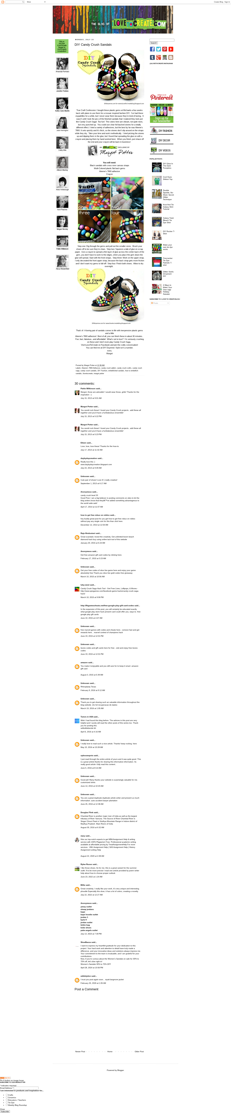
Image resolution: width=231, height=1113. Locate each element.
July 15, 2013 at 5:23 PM (91, 434)
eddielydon (86, 976)
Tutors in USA (87, 717)
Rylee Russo (86, 864)
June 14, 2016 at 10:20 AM (92, 786)
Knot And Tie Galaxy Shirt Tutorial (168, 207)
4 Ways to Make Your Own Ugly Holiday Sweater (167, 289)
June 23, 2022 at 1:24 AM (91, 877)
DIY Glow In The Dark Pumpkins (168, 166)
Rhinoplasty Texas (88, 687)
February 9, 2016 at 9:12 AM (93, 690)
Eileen (83, 443)
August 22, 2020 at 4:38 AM (92, 856)
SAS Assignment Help (118, 847)
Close (2, 1109)
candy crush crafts (124, 368)
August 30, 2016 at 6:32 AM (92, 827)
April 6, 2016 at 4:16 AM (91, 732)
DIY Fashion (102, 371)
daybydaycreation (89, 458)
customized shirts (88, 782)
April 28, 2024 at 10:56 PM (92, 968)
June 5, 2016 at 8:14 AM (91, 768)
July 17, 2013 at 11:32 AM (92, 450)
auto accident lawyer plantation (104, 800)
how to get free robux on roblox (95, 515)
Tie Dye (11, 1103)
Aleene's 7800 (105, 171)
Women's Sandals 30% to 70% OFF (96, 964)
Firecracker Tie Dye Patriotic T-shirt (168, 261)
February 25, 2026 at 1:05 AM (93, 983)
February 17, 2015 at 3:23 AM (93, 558)
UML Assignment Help (98, 847)
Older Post (139, 1051)
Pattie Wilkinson (88, 388)
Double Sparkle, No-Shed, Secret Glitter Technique (168, 194)
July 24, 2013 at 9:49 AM (91, 468)
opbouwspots (87, 755)
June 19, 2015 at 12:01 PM (92, 636)
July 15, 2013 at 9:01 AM (91, 398)
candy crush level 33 (89, 495)
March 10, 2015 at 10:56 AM (93, 576)
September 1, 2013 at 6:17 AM (94, 483)
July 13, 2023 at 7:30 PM (91, 934)
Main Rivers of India (104, 824)
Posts (155, 303)
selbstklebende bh (88, 728)
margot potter (99, 373)
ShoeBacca (86, 942)
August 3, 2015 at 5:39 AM (92, 675)
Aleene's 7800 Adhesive (91, 368)
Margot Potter (87, 406)
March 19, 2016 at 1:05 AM (92, 708)
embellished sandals (116, 371)
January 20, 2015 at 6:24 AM (93, 543)
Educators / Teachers (17, 1100)
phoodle (84, 891)
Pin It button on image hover (12, 1080)
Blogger (120, 1070)
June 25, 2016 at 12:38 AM (92, 804)
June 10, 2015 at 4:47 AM (91, 618)
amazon (84, 662)
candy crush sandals (88, 371)
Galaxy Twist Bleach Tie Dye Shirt (168, 220)
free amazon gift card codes (96, 555)
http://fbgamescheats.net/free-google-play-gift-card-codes (107, 605)
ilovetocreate (88, 373)
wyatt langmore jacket (114, 979)
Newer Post (80, 1051)
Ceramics (12, 1097)
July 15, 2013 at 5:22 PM (91, 416)
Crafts (10, 1095)
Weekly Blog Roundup (17, 1105)
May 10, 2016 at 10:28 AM (92, 747)
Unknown (85, 476)
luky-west (85, 585)
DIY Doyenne (108, 348)
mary (83, 836)
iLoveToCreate (91, 345)
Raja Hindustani (88, 533)
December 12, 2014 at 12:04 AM (94, 525)
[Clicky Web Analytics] (5, 1078)
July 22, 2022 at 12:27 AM (92, 895)
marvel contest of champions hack (108, 632)
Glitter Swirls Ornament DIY (168, 274)
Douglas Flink (87, 812)
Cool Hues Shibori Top (167, 178)
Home (109, 1051)
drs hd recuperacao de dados (104, 705)
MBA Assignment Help (118, 839)
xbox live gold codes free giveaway (117, 573)
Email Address (6, 1088)
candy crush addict (108, 368)
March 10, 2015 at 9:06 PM (92, 597)
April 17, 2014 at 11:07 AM (92, 507)
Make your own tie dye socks (168, 247)
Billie (83, 885)
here (135, 744)
